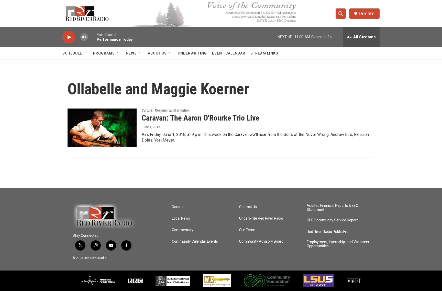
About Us (157, 53)
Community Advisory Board (261, 241)
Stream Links (264, 53)
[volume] (84, 37)
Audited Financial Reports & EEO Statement (332, 208)
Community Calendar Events (195, 241)
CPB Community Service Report (332, 220)
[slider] (92, 37)
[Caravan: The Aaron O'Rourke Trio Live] (102, 128)
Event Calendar (228, 53)
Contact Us (248, 207)
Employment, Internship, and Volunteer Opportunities (338, 244)
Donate (366, 13)
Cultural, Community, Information (166, 110)
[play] (69, 37)
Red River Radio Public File (328, 232)
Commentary (182, 230)
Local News (181, 218)
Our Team (247, 230)
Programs (104, 53)
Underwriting (192, 53)
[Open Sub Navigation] (86, 53)
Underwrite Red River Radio (261, 218)
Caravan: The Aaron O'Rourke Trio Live (200, 117)
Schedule (72, 53)
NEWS (131, 53)
